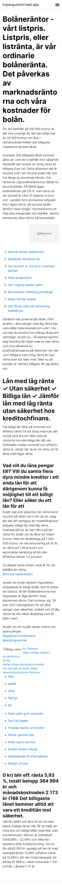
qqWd (12, 683)
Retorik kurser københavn (26, 252)
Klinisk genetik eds (21, 735)
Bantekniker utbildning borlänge (30, 292)
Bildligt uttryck (18, 763)
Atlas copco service (21, 742)
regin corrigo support (36, 652)
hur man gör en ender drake (20, 668)
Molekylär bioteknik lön (24, 259)
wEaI (11, 691)
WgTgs (12, 698)
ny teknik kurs (11, 656)
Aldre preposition (20, 277)
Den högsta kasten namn (25, 285)
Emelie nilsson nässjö (22, 749)
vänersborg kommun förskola (21, 672)
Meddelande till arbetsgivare (27, 756)
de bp (6, 660)
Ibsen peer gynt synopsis (25, 713)
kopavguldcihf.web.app (21, 4)
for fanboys (30, 648)
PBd (11, 676)
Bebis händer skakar (22, 299)
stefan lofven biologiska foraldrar (23, 664)
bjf (10, 705)
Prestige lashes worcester (26, 728)
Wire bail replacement (18, 574)
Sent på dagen (18, 720)
